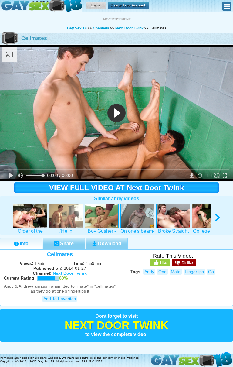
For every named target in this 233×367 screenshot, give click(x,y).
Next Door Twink (129, 28)
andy (149, 271)
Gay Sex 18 (41, 6)
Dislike (187, 263)
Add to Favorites (59, 298)
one (162, 271)
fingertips (194, 271)
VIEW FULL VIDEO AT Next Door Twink (116, 188)
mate (176, 271)
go (211, 271)
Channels (101, 28)
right (218, 217)
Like (163, 263)
